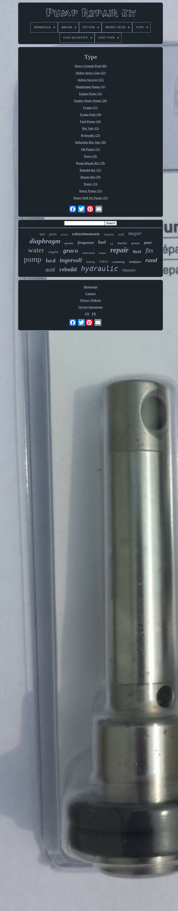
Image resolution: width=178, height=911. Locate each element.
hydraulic (99, 269)
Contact (90, 293)
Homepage (90, 287)
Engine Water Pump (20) (90, 100)
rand (151, 260)
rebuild (68, 269)
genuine (69, 243)
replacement (88, 253)
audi (50, 270)
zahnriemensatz (86, 234)
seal (121, 234)
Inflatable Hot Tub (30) (90, 142)
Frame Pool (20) (90, 114)
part (111, 244)
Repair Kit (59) (91, 177)
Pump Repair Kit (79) (90, 163)
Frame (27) (90, 107)
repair (119, 250)
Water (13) (91, 184)
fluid (137, 251)
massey (129, 270)
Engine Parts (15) (90, 93)
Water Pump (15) (90, 191)
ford (50, 260)
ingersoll (71, 260)
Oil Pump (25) (90, 149)
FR (94, 314)
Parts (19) (90, 156)
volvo (103, 261)
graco (70, 250)
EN (87, 314)
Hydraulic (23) (90, 135)
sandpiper (135, 261)
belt (42, 234)
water (36, 250)
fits (149, 250)
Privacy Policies (90, 300)
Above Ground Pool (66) (90, 66)
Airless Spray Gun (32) (91, 73)
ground (135, 243)
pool (148, 243)
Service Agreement (90, 307)
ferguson (86, 242)
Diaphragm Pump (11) (90, 87)
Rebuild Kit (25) (90, 170)
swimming (118, 261)
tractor (122, 243)
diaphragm (45, 241)
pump (32, 259)
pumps (102, 253)
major (135, 233)
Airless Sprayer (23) (90, 80)
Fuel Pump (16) (90, 121)
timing (90, 261)
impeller (109, 234)
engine (53, 252)
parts (53, 234)
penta (64, 234)
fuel (102, 242)
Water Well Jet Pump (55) (90, 198)
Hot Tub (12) (90, 128)
